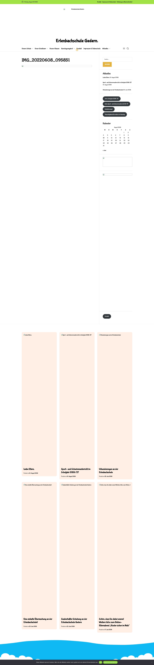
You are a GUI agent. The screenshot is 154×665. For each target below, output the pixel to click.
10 (103, 138)
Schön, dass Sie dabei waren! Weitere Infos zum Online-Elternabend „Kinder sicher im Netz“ (114, 622)
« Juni (104, 150)
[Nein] (152, 662)
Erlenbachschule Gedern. (77, 40)
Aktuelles (105, 49)
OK (100, 662)
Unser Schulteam (40, 49)
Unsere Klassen (54, 49)
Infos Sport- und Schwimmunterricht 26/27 (116, 104)
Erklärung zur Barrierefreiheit (124, 2)
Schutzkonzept (108, 109)
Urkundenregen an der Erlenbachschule (113, 90)
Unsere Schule (26, 49)
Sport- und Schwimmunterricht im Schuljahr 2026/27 (117, 82)
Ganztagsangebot (67, 49)
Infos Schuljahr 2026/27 (111, 99)
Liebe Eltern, (106, 77)
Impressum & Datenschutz (109, 2)
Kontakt (99, 2)
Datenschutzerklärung (110, 662)
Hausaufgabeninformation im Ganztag (115, 114)
